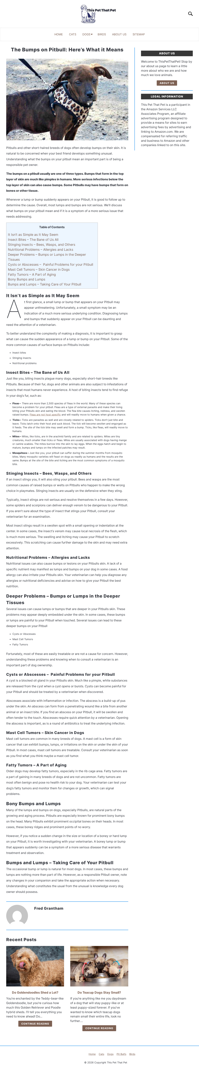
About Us (119, 34)
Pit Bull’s (121, 1054)
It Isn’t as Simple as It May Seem (33, 235)
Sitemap (139, 34)
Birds (102, 34)
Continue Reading (35, 1023)
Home (58, 34)
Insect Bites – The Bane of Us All (33, 240)
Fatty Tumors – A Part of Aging (32, 274)
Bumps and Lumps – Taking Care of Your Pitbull (44, 284)
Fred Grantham (48, 908)
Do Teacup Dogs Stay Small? (99, 992)
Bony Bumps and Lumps (26, 279)
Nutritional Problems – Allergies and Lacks (40, 249)
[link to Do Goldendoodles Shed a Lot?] (35, 966)
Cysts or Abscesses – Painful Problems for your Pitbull (50, 264)
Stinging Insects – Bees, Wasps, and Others (41, 244)
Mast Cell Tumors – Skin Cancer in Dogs (39, 269)
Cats (72, 34)
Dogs (86, 34)
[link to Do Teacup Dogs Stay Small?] (99, 966)
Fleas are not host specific (45, 414)
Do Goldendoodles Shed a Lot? (35, 992)
